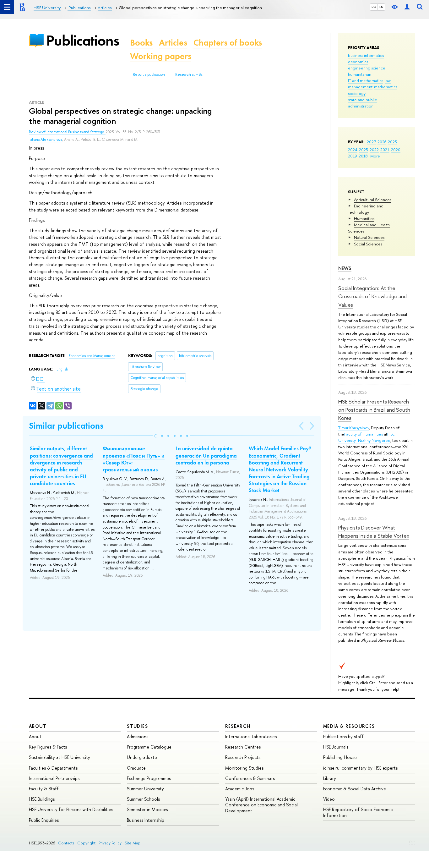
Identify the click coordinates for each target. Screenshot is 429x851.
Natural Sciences (369, 237)
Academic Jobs (239, 789)
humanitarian (359, 74)
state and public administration (362, 103)
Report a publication (149, 74)
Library (329, 778)
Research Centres (243, 747)
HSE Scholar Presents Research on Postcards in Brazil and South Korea (374, 410)
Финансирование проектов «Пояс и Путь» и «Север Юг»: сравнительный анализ (134, 459)
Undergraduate (142, 757)
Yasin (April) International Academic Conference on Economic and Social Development (261, 804)
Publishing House (340, 757)
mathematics (385, 87)
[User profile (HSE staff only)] (407, 7)
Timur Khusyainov (353, 428)
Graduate (136, 768)
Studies (137, 726)
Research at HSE (189, 74)
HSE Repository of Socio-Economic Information (358, 812)
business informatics (366, 55)
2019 (352, 156)
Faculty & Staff (44, 789)
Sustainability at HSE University (59, 757)
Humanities (364, 218)
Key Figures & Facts (48, 747)
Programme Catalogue (149, 747)
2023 (363, 149)
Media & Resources (349, 726)
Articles (173, 42)
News (344, 268)
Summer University (145, 789)
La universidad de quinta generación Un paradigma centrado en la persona (206, 455)
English (62, 369)
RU (374, 7)
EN (381, 7)
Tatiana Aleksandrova (45, 139)
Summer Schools (143, 799)
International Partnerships (54, 778)
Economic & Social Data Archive (354, 789)
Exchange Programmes (149, 778)
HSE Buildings (42, 799)
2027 (371, 142)
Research (238, 726)
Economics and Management (92, 355)
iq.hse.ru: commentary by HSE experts (360, 768)
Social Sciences (368, 244)
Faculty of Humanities (363, 434)
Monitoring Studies (244, 768)
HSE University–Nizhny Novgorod (366, 437)
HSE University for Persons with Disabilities (71, 809)
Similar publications (66, 425)
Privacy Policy (110, 843)
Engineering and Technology (365, 209)
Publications (82, 40)
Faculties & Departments (53, 768)
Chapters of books (227, 42)
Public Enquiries (44, 820)
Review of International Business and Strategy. (67, 132)
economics (358, 61)
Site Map (132, 843)
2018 (363, 156)
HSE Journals (335, 747)
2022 (374, 149)
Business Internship (145, 820)
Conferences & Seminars (250, 778)
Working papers (160, 56)
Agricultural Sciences (372, 199)
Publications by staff (343, 736)
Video (329, 799)
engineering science (366, 68)
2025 (392, 142)
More (375, 156)
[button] (156, 436)
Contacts (66, 843)
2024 (352, 149)
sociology (357, 93)
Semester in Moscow (147, 809)
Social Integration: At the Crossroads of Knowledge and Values (372, 296)
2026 (381, 142)
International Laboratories (251, 736)
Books (141, 42)
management (360, 87)
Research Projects (242, 757)
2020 (395, 149)
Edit (412, 842)
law (388, 80)
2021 (384, 149)
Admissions (137, 736)
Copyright (86, 843)
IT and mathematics (365, 80)
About (37, 726)
